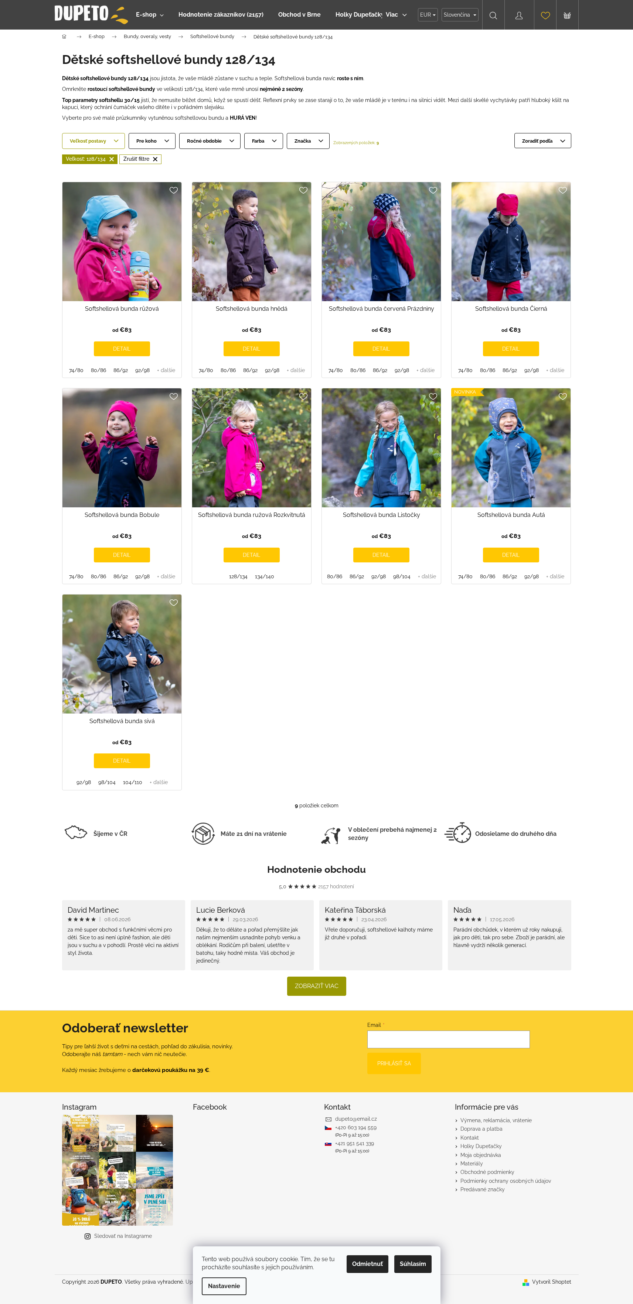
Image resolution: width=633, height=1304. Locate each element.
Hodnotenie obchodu (316, 869)
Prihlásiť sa (394, 1063)
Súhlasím (413, 1263)
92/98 (142, 370)
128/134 (238, 576)
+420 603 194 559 (356, 1127)
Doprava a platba (481, 1129)
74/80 (76, 370)
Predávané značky (482, 1189)
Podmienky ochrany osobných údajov (505, 1181)
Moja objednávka (480, 1155)
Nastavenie (224, 1286)
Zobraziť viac (316, 986)
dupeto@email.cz (356, 1119)
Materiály (471, 1164)
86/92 (120, 370)
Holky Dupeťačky (481, 1146)
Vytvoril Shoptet (551, 1282)
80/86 (98, 370)
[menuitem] (150, 15)
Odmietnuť (367, 1263)
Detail (121, 349)
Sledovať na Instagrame (123, 1236)
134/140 (264, 576)
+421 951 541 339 (354, 1143)
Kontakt (469, 1138)
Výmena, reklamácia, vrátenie (496, 1120)
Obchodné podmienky (487, 1172)
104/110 (132, 782)
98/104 (402, 576)
